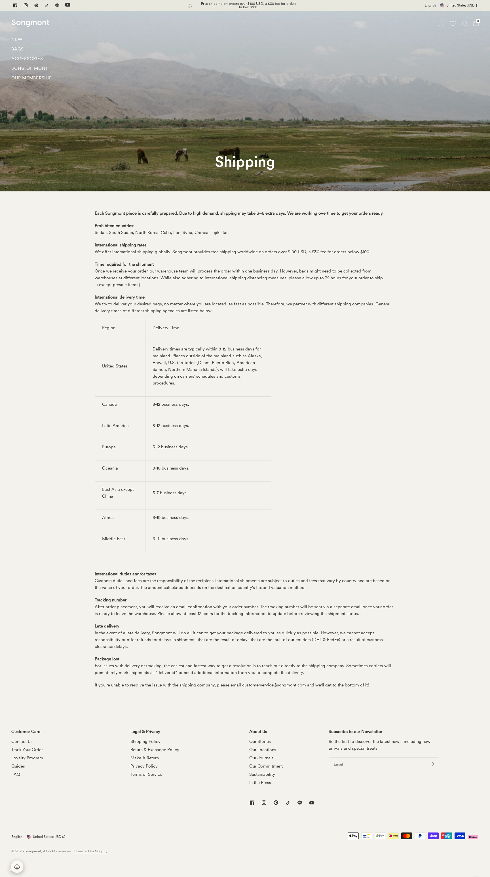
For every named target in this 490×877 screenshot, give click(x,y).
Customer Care (25, 732)
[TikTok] (46, 5)
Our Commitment (266, 766)
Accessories (27, 58)
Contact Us (22, 741)
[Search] (464, 23)
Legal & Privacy (145, 732)
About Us (258, 732)
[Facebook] (15, 5)
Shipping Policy (145, 741)
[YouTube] (67, 5)
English (430, 5)
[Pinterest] (36, 5)
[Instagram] (25, 5)
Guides (18, 766)
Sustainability (262, 774)
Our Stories (260, 741)
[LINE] (57, 5)
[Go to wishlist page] (453, 23)
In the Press (260, 782)
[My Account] (441, 23)
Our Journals (261, 757)
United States (462, 5)
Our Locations (262, 749)
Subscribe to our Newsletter (355, 732)
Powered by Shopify (90, 851)
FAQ (15, 774)
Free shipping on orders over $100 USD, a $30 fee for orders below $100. (248, 5)
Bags (17, 49)
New (16, 39)
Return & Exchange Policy (154, 749)
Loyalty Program (27, 757)
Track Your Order (27, 749)
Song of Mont (29, 68)
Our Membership (31, 78)
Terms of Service (146, 774)
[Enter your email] (433, 764)
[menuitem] (31, 41)
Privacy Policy (144, 766)
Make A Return (144, 757)
